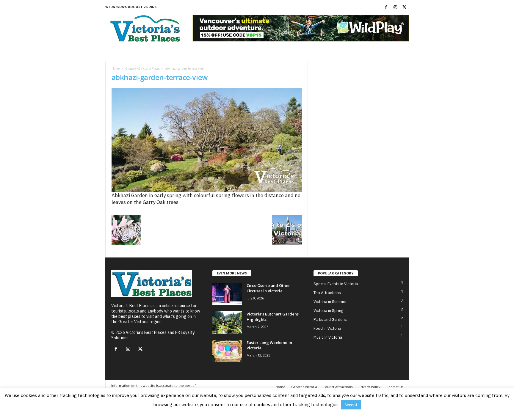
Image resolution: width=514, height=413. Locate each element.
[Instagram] (395, 7)
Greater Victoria (304, 386)
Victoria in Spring (328, 310)
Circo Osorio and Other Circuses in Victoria (268, 288)
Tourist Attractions (337, 386)
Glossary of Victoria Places (142, 68)
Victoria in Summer (330, 301)
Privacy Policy (369, 386)
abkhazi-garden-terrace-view (160, 77)
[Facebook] (386, 7)
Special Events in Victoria (336, 283)
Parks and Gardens (330, 319)
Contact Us (394, 386)
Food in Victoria (327, 328)
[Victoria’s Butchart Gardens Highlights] (227, 322)
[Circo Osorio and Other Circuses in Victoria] (227, 294)
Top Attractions (327, 292)
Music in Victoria (328, 337)
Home (116, 68)
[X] (404, 7)
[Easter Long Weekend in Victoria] (227, 351)
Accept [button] (350, 404)
